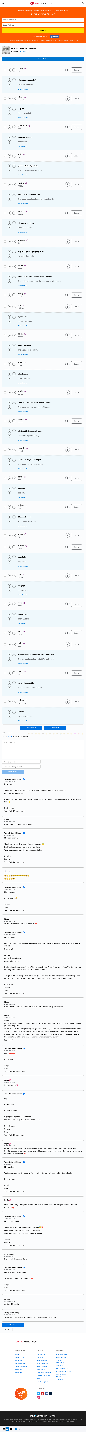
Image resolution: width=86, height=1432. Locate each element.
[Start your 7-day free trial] (21, 1393)
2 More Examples (23, 89)
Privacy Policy (37, 40)
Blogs (38, 1379)
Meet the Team (42, 1360)
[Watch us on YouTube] (42, 1393)
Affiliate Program (42, 1382)
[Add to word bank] (67, 70)
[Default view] (7, 1429)
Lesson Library (20, 1357)
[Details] (76, 69)
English (20, 1429)
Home (17, 1354)
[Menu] (3, 3)
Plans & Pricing (42, 1366)
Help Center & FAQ (62, 1354)
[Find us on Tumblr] (51, 1393)
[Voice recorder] (14, 70)
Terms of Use (30, 40)
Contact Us (59, 1379)
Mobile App (18, 1372)
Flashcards (18, 1360)
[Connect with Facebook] (55, 36)
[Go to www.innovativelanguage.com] (43, 1415)
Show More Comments (13, 1325)
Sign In (10, 737)
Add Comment (13, 772)
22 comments (24, 52)
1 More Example (22, 146)
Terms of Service (64, 1421)
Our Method (41, 1354)
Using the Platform (62, 1368)
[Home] (41, 5)
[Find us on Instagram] (38, 1397)
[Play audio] (9, 70)
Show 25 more (31, 728)
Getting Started (61, 1357)
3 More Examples (23, 203)
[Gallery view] (11, 1429)
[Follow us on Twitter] (38, 1393)
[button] (82, 3)
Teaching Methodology (63, 1371)
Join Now (43, 31)
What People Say (42, 1363)
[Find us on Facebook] (46, 1393)
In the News (41, 1369)
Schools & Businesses (44, 1375)
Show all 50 (55, 728)
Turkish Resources (21, 1366)
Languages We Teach (44, 1372)
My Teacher (18, 1369)
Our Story (40, 1357)
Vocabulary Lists (20, 1363)
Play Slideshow (43, 59)
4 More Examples (23, 117)
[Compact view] (4, 1429)
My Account (59, 1365)
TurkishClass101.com (56, 1419)
